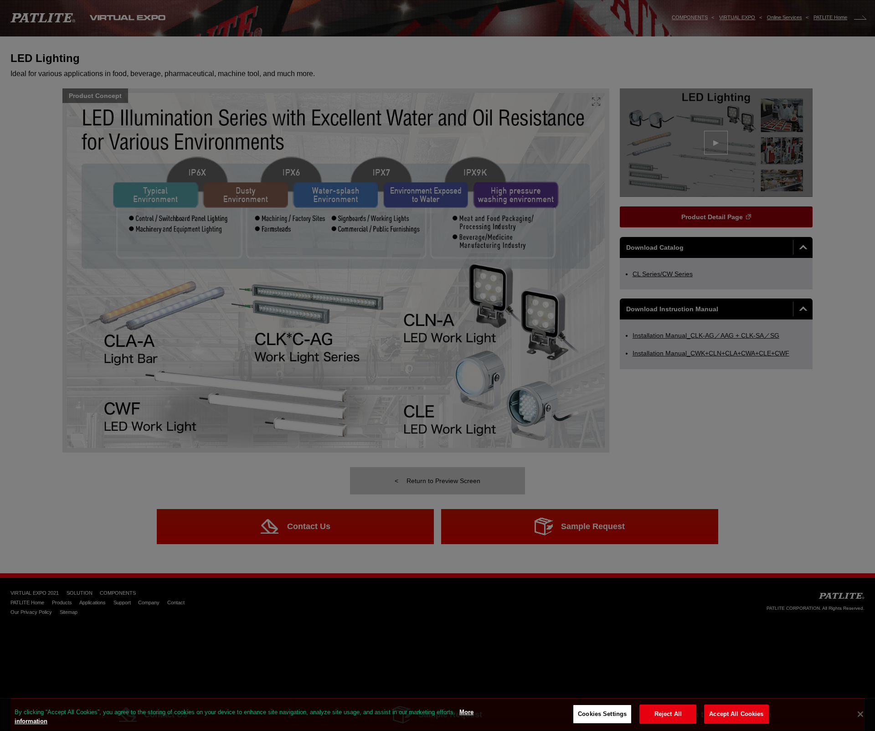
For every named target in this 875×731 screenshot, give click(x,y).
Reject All (668, 713)
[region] (437, 715)
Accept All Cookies (736, 713)
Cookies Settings (602, 713)
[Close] (860, 714)
